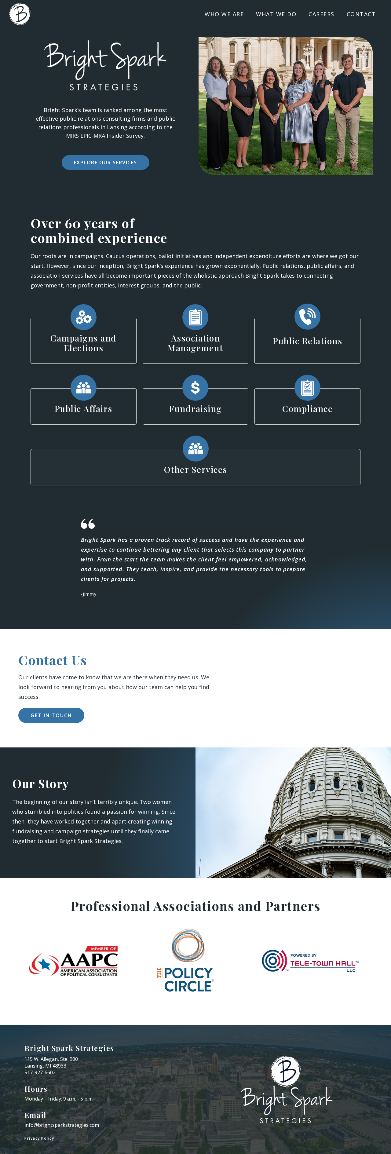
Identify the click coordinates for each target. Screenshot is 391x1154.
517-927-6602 (40, 1072)
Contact (361, 14)
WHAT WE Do (276, 14)
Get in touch (51, 715)
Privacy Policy (39, 1138)
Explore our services (105, 162)
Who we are (224, 14)
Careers (321, 14)
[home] (20, 14)
